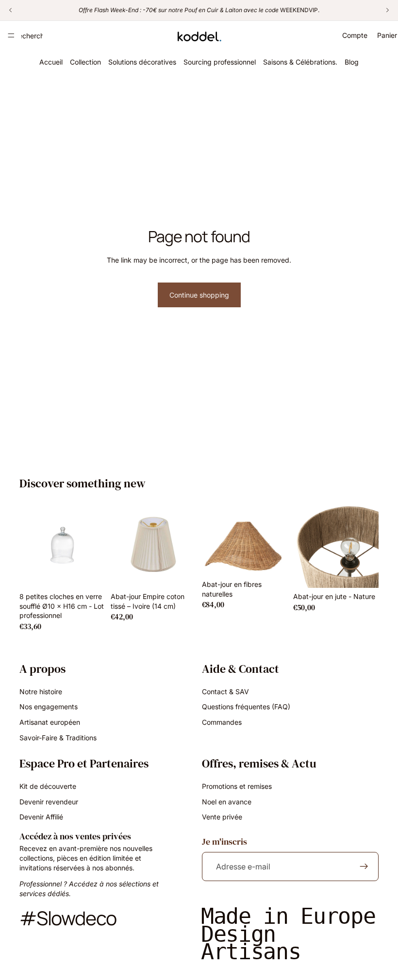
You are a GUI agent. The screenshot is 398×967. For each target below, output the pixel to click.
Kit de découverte (47, 786)
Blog (352, 62)
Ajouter (98, 572)
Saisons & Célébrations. (300, 62)
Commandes (222, 722)
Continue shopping (199, 295)
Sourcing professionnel (219, 62)
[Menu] (11, 35)
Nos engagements (48, 706)
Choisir (189, 572)
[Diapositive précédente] (212, 539)
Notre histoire (40, 691)
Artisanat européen (49, 722)
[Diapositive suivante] (276, 539)
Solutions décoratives (142, 62)
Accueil (51, 62)
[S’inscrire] (364, 866)
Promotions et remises (237, 786)
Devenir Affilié (41, 817)
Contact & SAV (225, 691)
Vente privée (222, 817)
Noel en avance (226, 801)
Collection (85, 62)
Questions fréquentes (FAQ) (246, 706)
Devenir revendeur (48, 801)
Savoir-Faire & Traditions (58, 737)
